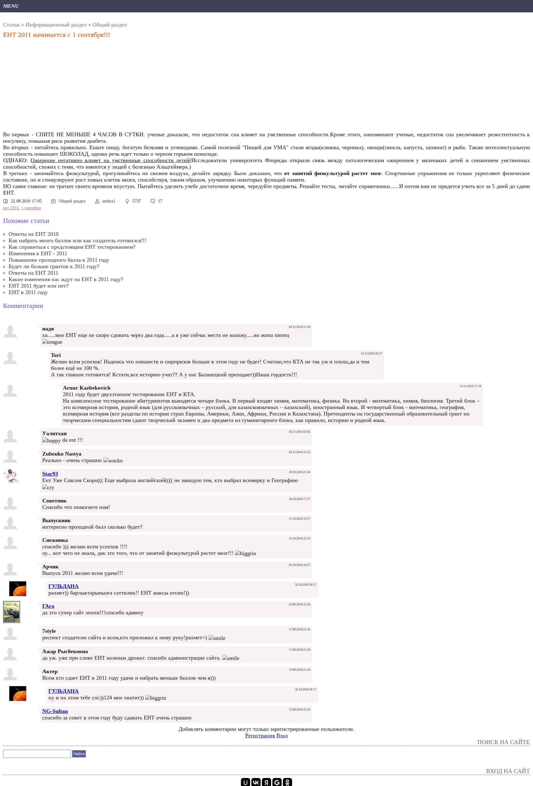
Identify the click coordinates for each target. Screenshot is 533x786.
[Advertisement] (185, 86)
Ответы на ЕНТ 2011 (33, 273)
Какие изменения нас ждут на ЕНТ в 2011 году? (66, 279)
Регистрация (260, 735)
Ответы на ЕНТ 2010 (34, 234)
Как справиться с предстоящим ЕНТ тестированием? (72, 247)
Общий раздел (110, 25)
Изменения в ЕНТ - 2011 (38, 253)
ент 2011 (11, 208)
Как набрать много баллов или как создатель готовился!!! (78, 240)
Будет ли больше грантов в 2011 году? (54, 266)
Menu (11, 6)
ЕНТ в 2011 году (28, 292)
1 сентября (31, 208)
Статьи (11, 25)
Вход (282, 735)
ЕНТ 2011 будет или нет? (38, 286)
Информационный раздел (56, 25)
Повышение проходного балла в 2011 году (59, 260)
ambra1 (108, 201)
